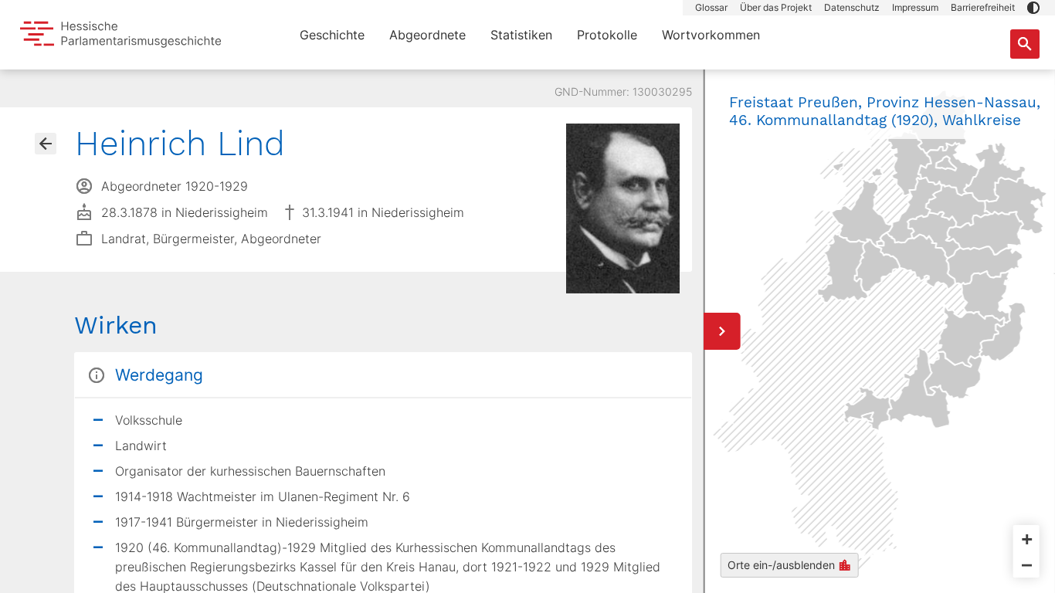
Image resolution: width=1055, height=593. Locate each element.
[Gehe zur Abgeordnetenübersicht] (45, 143)
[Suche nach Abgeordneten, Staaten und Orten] (1025, 44)
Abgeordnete (427, 34)
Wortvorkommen (711, 34)
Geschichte (332, 34)
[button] (1033, 8)
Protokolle (607, 34)
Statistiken (521, 34)
